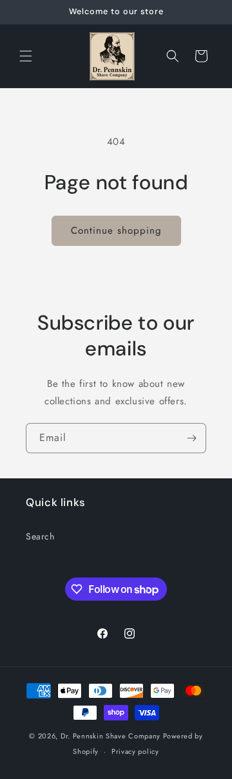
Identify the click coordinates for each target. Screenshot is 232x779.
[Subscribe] (191, 438)
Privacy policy (135, 751)
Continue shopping (116, 230)
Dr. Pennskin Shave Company (110, 736)
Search (40, 536)
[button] (26, 56)
